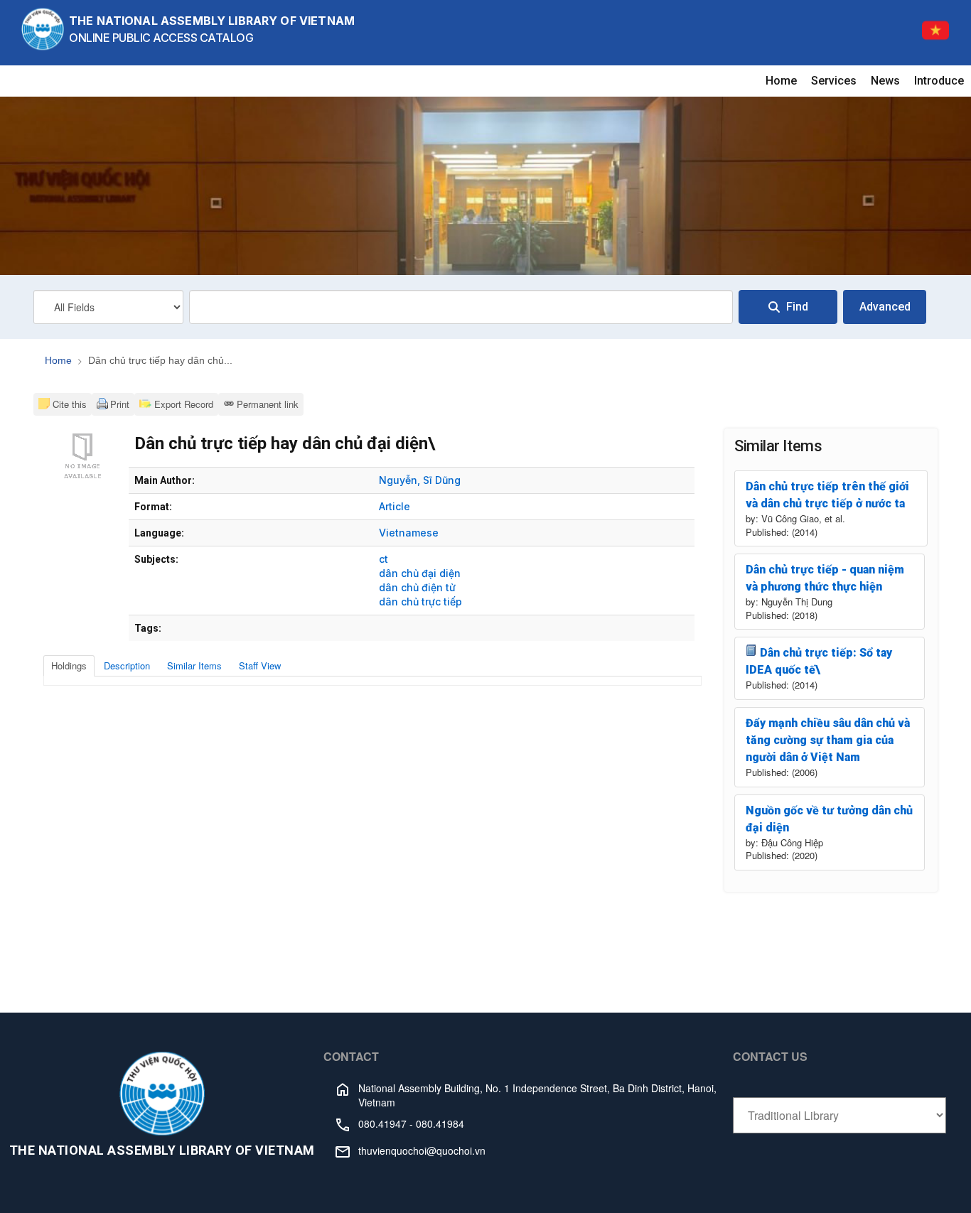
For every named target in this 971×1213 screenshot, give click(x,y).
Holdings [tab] (69, 665)
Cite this (70, 404)
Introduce (939, 80)
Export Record (182, 404)
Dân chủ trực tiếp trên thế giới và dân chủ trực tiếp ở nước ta (827, 495)
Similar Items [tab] (194, 665)
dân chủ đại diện (420, 573)
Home (781, 80)
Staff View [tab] (260, 665)
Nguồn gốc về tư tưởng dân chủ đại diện (829, 819)
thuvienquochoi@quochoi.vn (422, 1150)
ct (383, 559)
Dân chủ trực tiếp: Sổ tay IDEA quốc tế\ (819, 661)
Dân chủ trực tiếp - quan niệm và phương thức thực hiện (825, 578)
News (885, 80)
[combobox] (461, 307)
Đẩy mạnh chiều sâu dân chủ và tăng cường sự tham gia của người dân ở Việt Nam (828, 740)
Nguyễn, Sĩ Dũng (420, 480)
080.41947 (382, 1123)
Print (119, 404)
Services (834, 80)
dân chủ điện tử (417, 587)
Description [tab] (127, 665)
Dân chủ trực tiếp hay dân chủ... (160, 360)
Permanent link (268, 404)
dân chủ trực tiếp (420, 601)
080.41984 (440, 1123)
